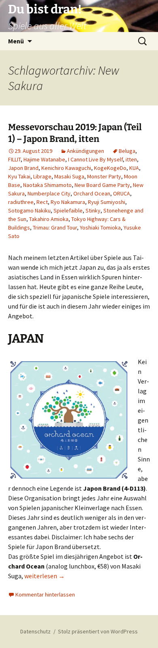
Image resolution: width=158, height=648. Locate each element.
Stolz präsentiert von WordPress (98, 631)
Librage (42, 176)
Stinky (92, 210)
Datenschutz (35, 631)
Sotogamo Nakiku (29, 210)
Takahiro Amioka (48, 219)
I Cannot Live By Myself (95, 159)
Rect (42, 202)
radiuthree (21, 202)
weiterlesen (44, 576)
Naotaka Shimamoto (47, 185)
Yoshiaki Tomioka (100, 227)
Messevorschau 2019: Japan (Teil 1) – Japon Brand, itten (75, 133)
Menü (16, 41)
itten (131, 159)
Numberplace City (49, 193)
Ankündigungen (85, 150)
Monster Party (104, 176)
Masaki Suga (69, 176)
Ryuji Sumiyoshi (106, 202)
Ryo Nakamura (68, 202)
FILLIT (14, 159)
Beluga (127, 150)
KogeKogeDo (110, 168)
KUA (134, 168)
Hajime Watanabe (44, 159)
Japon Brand (23, 168)
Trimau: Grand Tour (55, 227)
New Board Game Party (102, 185)
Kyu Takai (19, 176)
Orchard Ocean (91, 193)
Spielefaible (68, 210)
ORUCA (121, 193)
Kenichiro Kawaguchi (66, 168)
